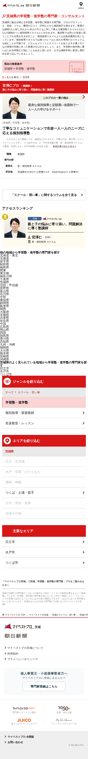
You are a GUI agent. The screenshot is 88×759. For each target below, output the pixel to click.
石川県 (4, 294)
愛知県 (4, 300)
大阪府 (4, 311)
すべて (9, 392)
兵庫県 (4, 317)
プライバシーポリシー (21, 659)
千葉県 (4, 279)
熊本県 (4, 353)
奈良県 (4, 320)
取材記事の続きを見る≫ (64, 146)
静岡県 (4, 303)
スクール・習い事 (29, 392)
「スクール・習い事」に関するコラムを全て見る (44, 195)
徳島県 (4, 335)
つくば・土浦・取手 (19, 492)
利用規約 (12, 653)
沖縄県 (4, 359)
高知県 (4, 341)
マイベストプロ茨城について (25, 647)
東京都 (4, 273)
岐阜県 (4, 306)
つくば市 (11, 562)
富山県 (4, 291)
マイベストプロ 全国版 (21, 736)
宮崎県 (4, 356)
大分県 (4, 350)
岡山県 (4, 329)
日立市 (10, 542)
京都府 (4, 314)
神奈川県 (6, 276)
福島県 (4, 267)
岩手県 (4, 261)
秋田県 (4, 264)
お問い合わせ (15, 742)
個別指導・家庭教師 (19, 413)
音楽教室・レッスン (19, 423)
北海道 (4, 258)
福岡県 (4, 347)
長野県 (4, 288)
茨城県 (4, 282)
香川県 (4, 338)
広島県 (4, 326)
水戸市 (10, 552)
